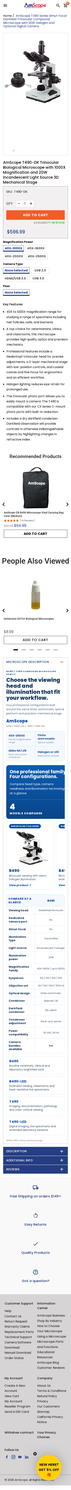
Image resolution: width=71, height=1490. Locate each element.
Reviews (13, 1169)
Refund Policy (47, 1396)
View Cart (12, 1396)
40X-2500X (37, 256)
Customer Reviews (51, 1368)
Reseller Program (17, 1406)
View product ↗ (20, 885)
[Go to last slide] (4, 504)
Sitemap (43, 1412)
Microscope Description (27, 662)
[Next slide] (67, 504)
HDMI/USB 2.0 (15, 278)
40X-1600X (35, 248)
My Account (13, 1401)
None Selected (16, 270)
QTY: (9, 203)
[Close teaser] (35, 1454)
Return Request (16, 1321)
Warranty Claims (17, 1326)
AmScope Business (51, 1315)
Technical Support (18, 1337)
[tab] (15, 649)
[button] (49, 1467)
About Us (44, 1385)
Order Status (14, 1358)
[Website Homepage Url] (35, 5)
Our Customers (48, 1406)
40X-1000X (13, 248)
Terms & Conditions (51, 1391)
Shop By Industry (49, 1321)
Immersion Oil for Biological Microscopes (29, 618)
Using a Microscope (51, 1336)
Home (7, 16)
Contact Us (13, 1316)
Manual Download (18, 1352)
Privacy (42, 1401)
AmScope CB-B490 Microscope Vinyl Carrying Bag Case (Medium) (34, 514)
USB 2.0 (40, 270)
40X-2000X (14, 256)
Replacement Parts (19, 1332)
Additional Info (19, 1160)
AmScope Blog (48, 1362)
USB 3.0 (38, 278)
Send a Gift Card (17, 1412)
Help (8, 1311)
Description (16, 1151)
